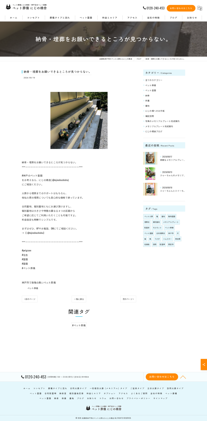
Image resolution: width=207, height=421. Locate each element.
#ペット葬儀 (79, 325)
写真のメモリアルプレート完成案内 (162, 121)
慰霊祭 (147, 227)
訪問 (154, 244)
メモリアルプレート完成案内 (159, 126)
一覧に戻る (79, 298)
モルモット (157, 227)
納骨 (147, 95)
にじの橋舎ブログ (154, 131)
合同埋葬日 (160, 233)
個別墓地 (156, 222)
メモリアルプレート (171, 222)
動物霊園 (171, 216)
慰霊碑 (162, 244)
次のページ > (128, 298)
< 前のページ (29, 298)
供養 (147, 100)
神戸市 (170, 233)
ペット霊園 (150, 90)
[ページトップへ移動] (183, 377)
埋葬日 (147, 222)
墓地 (147, 105)
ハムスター (167, 239)
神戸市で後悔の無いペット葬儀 (39, 282)
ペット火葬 (148, 216)
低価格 (147, 244)
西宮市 (170, 244)
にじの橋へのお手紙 (155, 110)
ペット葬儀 (32, 288)
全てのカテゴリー (154, 80)
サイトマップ (160, 398)
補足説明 (149, 116)
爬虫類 (177, 239)
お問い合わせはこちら (181, 8)
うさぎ (157, 239)
